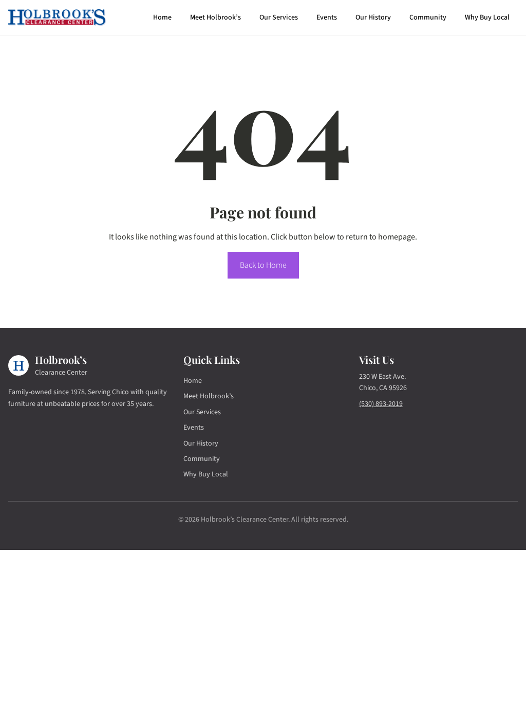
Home (162, 17)
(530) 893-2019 (381, 404)
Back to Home (263, 265)
